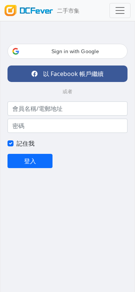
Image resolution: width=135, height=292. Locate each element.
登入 (30, 161)
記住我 (25, 143)
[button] (68, 51)
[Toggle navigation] (120, 10)
